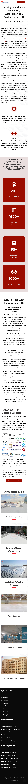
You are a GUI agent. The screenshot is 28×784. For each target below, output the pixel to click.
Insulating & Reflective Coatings (10, 732)
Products (5, 700)
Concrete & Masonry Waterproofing (10, 729)
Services (5, 703)
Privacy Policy (7, 715)
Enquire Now (21, 2)
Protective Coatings (14, 647)
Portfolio (5, 706)
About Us (5, 697)
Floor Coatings (14, 616)
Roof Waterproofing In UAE (8, 726)
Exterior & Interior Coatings (14, 678)
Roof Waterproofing (14, 517)
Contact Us (6, 712)
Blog (4, 709)
